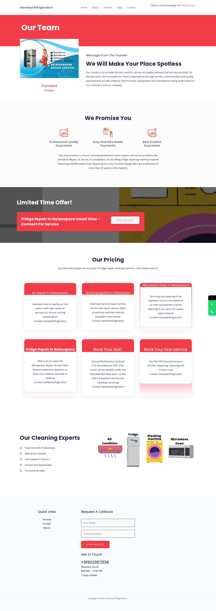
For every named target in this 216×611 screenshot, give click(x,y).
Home (84, 7)
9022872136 (188, 5)
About (95, 7)
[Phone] (212, 312)
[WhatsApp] (212, 304)
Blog (119, 7)
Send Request (95, 544)
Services (107, 7)
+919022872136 (95, 562)
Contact (131, 7)
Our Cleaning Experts (50, 438)
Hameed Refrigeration (36, 7)
